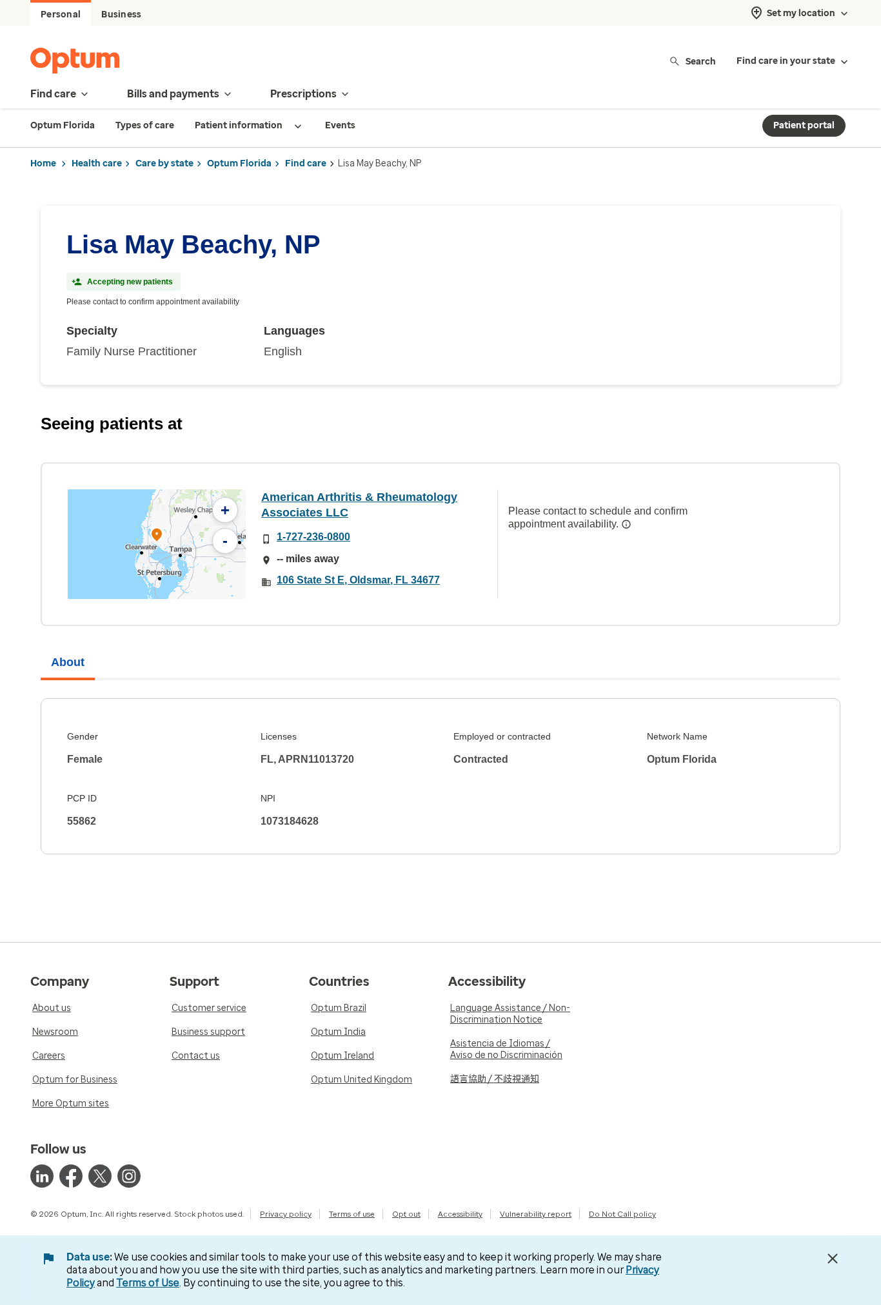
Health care (97, 163)
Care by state (164, 163)
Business (121, 14)
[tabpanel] (440, 776)
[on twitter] (100, 1176)
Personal (61, 14)
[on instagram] (129, 1176)
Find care (305, 163)
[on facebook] (71, 1176)
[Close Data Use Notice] (832, 1258)
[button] (156, 536)
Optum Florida (239, 163)
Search (701, 61)
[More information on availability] (626, 524)
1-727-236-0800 (313, 536)
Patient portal (804, 125)
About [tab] (67, 662)
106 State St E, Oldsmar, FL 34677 (358, 579)
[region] (157, 544)
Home (43, 163)
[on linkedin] (42, 1176)
